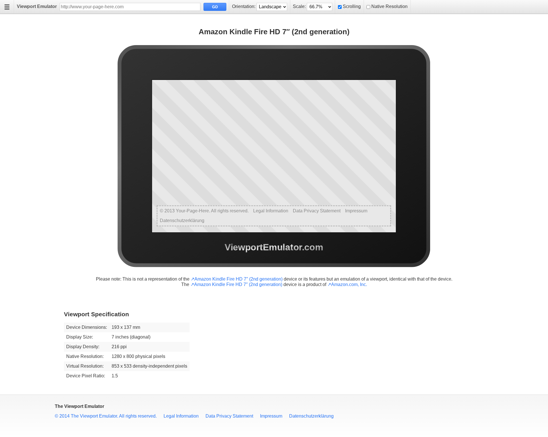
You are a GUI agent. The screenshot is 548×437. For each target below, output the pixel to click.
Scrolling (352, 6)
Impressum (271, 416)
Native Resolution (389, 6)
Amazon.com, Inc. (349, 284)
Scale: (299, 6)
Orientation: (243, 6)
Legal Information (181, 416)
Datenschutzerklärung (311, 416)
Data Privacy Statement (229, 416)
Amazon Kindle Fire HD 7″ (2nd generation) (238, 279)
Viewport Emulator (37, 6)
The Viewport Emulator (79, 406)
